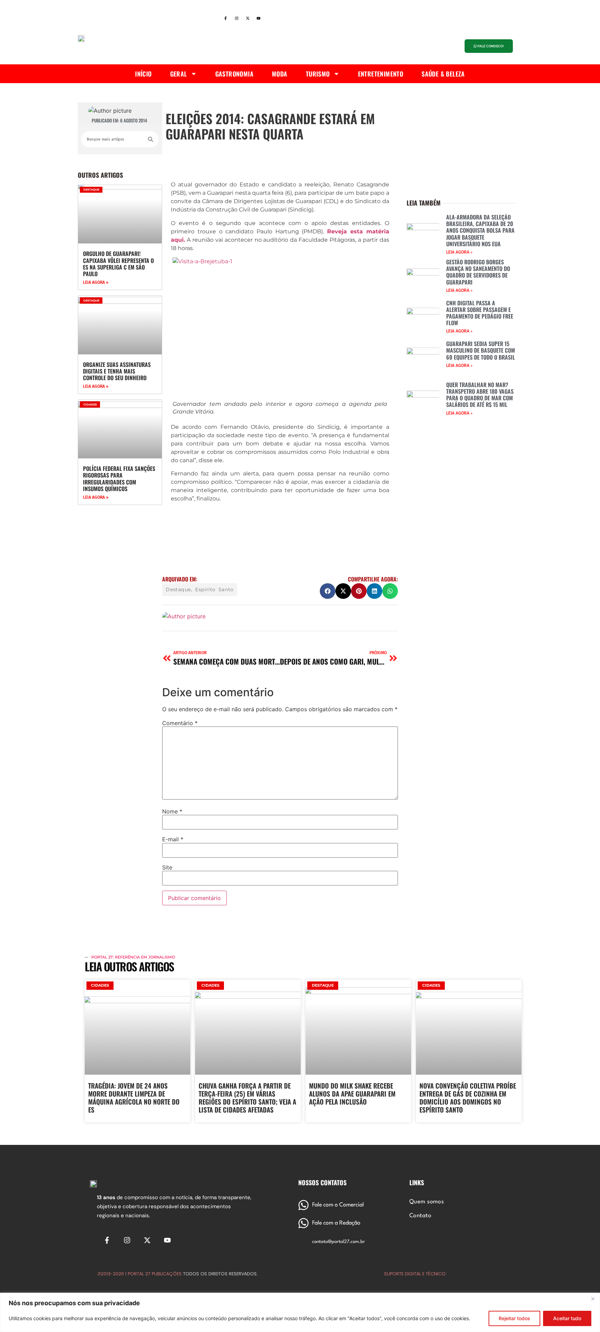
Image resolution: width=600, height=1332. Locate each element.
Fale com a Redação (336, 1223)
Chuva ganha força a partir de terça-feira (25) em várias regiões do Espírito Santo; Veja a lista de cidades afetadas (247, 1097)
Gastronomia (234, 73)
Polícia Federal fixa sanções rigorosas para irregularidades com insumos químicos (119, 478)
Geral (178, 73)
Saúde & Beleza (443, 73)
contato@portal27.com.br (338, 1241)
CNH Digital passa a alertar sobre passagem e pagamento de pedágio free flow (479, 313)
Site (167, 867)
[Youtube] (258, 18)
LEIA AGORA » (95, 282)
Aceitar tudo (567, 1318)
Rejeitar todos (514, 1318)
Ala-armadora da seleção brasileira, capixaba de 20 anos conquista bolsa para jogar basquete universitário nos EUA (480, 230)
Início (143, 73)
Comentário (180, 723)
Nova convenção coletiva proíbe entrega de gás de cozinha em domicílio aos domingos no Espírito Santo (467, 1097)
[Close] (593, 1298)
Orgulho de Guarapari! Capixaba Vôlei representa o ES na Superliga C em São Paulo (118, 263)
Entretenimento (380, 73)
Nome (172, 811)
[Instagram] (236, 18)
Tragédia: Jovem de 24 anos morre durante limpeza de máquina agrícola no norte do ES (134, 1097)
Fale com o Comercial (338, 1205)
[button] (327, 591)
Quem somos (426, 1201)
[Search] (150, 139)
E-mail (172, 839)
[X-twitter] (247, 18)
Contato (420, 1215)
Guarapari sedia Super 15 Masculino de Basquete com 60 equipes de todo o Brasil (480, 350)
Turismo (318, 73)
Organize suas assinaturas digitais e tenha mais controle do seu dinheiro (117, 371)
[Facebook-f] (225, 18)
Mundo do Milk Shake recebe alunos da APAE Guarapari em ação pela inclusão (352, 1093)
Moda (280, 73)
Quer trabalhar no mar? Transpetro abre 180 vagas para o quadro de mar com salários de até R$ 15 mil (480, 394)
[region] (300, 1312)
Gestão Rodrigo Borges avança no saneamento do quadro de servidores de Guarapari (478, 272)
